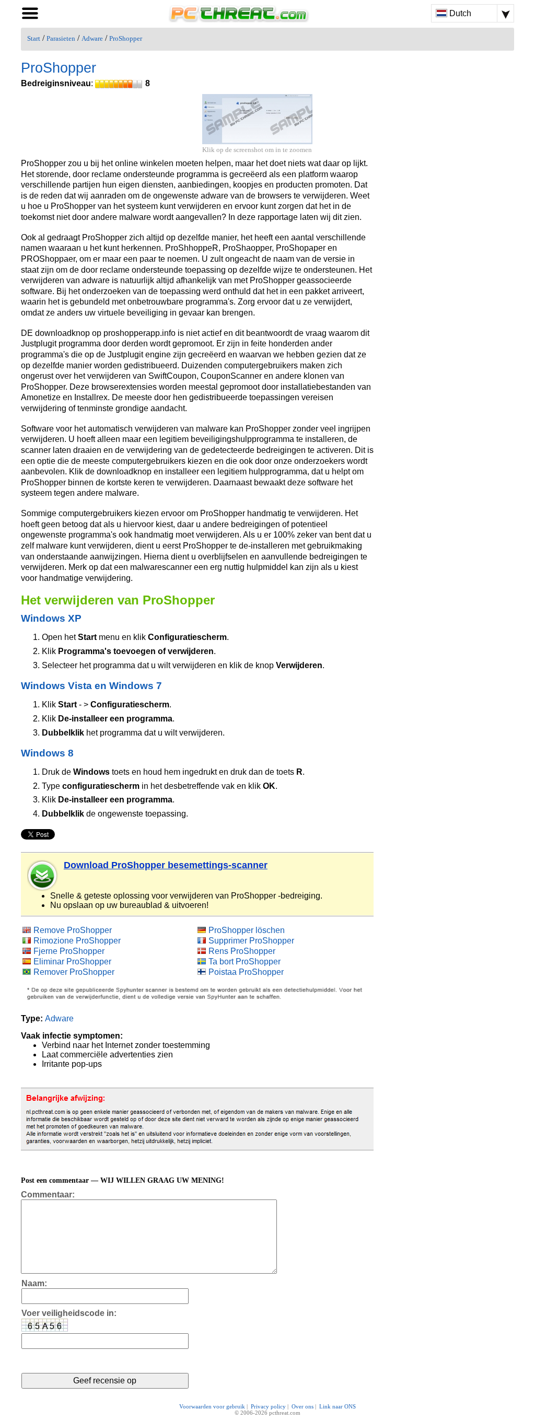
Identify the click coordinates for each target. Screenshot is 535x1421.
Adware (92, 38)
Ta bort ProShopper (244, 961)
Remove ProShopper (72, 930)
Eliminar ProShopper (72, 961)
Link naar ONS (337, 1406)
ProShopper (125, 38)
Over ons (302, 1406)
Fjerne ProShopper (68, 951)
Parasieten (60, 38)
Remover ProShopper (73, 972)
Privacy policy (268, 1406)
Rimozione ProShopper (77, 940)
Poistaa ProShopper (246, 972)
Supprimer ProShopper (251, 940)
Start (33, 38)
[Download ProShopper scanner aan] (43, 875)
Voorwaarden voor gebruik (212, 1406)
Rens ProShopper (241, 951)
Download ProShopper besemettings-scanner (166, 865)
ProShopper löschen (246, 930)
